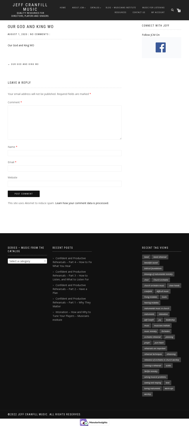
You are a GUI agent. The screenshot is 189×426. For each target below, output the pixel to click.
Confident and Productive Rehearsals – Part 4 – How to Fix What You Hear (72, 262)
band (146, 257)
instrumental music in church (156, 308)
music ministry (150, 331)
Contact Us (139, 12)
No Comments (39, 34)
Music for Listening (153, 7)
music (146, 325)
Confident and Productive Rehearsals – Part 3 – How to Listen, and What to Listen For (71, 275)
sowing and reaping (152, 382)
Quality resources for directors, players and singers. (30, 14)
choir (146, 280)
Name (12, 147)
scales (168, 365)
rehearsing (171, 354)
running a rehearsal (152, 365)
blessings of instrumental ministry (158, 274)
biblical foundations (152, 268)
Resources (120, 12)
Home (63, 7)
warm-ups (169, 388)
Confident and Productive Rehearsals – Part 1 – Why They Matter (72, 302)
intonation (163, 314)
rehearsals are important (154, 348)
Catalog (94, 7)
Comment (15, 102)
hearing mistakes (151, 302)
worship (147, 394)
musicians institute (162, 325)
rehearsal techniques (153, 354)
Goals (164, 297)
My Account (158, 12)
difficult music (163, 291)
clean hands (174, 285)
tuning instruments (152, 388)
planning (169, 337)
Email (12, 162)
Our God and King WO (31, 26)
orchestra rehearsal (152, 337)
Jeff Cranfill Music (30, 7)
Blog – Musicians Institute (121, 7)
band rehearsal (160, 257)
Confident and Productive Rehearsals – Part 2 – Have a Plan (70, 289)
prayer (147, 342)
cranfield (148, 291)
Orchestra (165, 331)
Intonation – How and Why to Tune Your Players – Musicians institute (72, 315)
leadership (170, 320)
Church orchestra (161, 280)
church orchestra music (154, 285)
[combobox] (27, 261)
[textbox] (27, 261)
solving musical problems (155, 377)
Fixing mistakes (150, 297)
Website (12, 177)
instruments (149, 314)
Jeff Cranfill (149, 320)
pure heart (159, 342)
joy (160, 320)
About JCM (78, 7)
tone (167, 382)
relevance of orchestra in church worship (161, 360)
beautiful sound (151, 262)
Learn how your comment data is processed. (82, 203)
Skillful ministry (150, 371)
